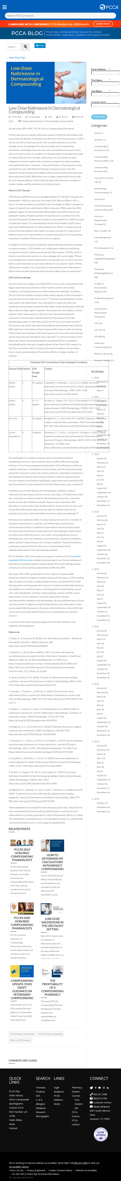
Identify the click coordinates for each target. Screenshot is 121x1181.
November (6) (103, 673)
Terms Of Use (16, 1170)
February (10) (103, 750)
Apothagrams (16, 1103)
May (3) (100, 418)
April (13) (101, 758)
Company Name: (99, 102)
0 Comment (34, 116)
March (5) (101, 467)
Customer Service (102, 1102)
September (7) (103, 722)
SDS (38, 1095)
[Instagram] (104, 1087)
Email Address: (100, 69)
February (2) (102, 405)
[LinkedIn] (108, 1087)
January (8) (102, 745)
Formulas (41, 1087)
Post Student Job (79, 1104)
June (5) (100, 652)
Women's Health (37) (104, 360)
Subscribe (99, 117)
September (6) (103, 550)
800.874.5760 (100, 1098)
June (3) (100, 537)
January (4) (102, 516)
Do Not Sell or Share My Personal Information (35, 1173)
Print (41, 45)
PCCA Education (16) (103, 248)
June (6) (100, 709)
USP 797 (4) (99, 330)
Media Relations (101, 1106)
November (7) (103, 501)
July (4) (100, 426)
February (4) (102, 462)
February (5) (102, 520)
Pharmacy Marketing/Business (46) (103, 273)
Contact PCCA (16, 1107)
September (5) (103, 664)
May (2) (100, 590)
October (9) (102, 803)
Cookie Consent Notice (60, 1170)
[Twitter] (91, 1087)
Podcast (13, 1128)
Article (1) (98, 133)
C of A (39, 1099)
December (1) (103, 448)
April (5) (100, 471)
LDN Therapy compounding (50, 1034)
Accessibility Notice (19, 1166)
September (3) (103, 779)
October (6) (102, 784)
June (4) (100, 479)
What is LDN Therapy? (20, 1040)
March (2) (101, 409)
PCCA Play (14, 1091)
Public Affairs (15, 1120)
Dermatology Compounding (59, 121)
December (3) (103, 505)
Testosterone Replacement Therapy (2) (100, 313)
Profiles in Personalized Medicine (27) (100, 287)
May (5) (100, 475)
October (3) (102, 611)
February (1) (102, 382)
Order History (16, 1095)
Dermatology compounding (22, 1034)
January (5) (102, 458)
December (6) (103, 735)
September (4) (103, 492)
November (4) (103, 807)
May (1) (100, 390)
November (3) (103, 730)
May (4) (100, 647)
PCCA (64, 116)
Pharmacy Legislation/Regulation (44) (104, 258)
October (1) (102, 439)
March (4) (101, 696)
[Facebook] (95, 1087)
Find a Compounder (19, 1099)
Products (40, 1091)
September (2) (103, 435)
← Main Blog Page (15, 57)
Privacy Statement (36, 1170)
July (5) (100, 484)
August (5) (101, 545)
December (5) (103, 811)
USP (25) (98, 323)
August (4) (101, 488)
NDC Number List (18, 1111)
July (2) (100, 599)
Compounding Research (33, 121)
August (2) (101, 430)
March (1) (101, 386)
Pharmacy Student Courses (77, 1091)
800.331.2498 (100, 1094)
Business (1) (100, 139)
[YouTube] (99, 1087)
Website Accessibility (86, 1170)
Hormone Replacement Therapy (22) (100, 220)
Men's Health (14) (102, 231)
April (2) (100, 586)
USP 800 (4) (99, 336)
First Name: (100, 80)
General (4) (99, 199)
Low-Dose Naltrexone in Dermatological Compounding (44, 109)
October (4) (102, 496)
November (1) (103, 443)
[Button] (4, 7)
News (12, 1124)
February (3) (102, 635)
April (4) (100, 413)
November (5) (103, 558)
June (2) (100, 422)
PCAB (57, 1095)
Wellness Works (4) (103, 353)
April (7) (100, 701)
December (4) (103, 562)
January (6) (102, 401)
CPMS (12, 1115)
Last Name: (100, 91)
